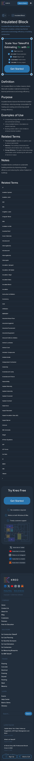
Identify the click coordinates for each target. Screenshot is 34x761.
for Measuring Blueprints (9, 650)
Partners (4, 621)
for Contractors (6, 647)
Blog (2, 615)
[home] (5, 3)
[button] (31, 3)
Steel (3, 683)
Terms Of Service (19, 591)
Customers (4, 618)
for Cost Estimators (7, 644)
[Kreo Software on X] (8, 586)
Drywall (3, 676)
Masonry (4, 686)
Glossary (4, 706)
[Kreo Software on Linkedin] (5, 586)
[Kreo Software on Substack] (22, 586)
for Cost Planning (7, 637)
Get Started (17, 69)
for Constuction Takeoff (9, 634)
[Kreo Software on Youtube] (12, 586)
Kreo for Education (7, 624)
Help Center (5, 699)
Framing (4, 673)
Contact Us (5, 608)
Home (3, 605)
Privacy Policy (8, 591)
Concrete (4, 667)
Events (3, 696)
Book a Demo (23, 3)
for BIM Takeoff (6, 654)
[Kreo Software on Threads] (18, 586)
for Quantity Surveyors (8, 641)
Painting (4, 680)
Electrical (4, 670)
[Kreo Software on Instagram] (15, 586)
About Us (4, 611)
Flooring (4, 663)
